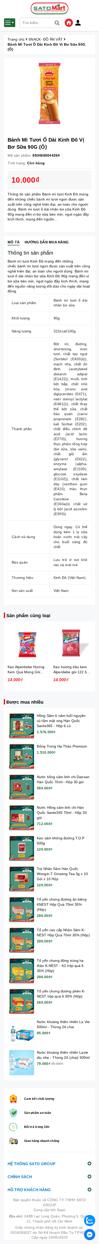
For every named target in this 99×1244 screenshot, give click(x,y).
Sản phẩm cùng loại (28, 615)
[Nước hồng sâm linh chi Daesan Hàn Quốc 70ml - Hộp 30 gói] (21, 787)
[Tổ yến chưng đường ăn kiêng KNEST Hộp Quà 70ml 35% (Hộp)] (21, 909)
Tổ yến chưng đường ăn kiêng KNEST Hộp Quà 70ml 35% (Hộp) (62, 904)
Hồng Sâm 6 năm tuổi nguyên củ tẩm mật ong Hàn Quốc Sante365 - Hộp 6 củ (61, 721)
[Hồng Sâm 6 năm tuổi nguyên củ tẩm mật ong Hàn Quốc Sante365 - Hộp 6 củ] (21, 726)
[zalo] (89, 1220)
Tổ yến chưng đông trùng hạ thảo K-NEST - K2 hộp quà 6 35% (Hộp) (60, 966)
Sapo (61, 1210)
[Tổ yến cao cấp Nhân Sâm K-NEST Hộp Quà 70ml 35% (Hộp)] (21, 940)
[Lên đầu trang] (90, 1207)
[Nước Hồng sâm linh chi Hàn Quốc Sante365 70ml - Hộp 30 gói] (21, 817)
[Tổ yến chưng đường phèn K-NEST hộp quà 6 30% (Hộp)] (21, 1001)
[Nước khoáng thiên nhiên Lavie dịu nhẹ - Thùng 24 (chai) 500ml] (21, 1062)
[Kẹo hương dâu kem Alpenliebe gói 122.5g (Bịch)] (72, 643)
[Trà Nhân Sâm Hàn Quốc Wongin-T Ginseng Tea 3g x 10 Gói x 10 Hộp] (21, 879)
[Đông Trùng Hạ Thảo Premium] (21, 756)
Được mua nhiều (25, 702)
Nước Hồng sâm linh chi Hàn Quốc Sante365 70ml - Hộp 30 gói (62, 812)
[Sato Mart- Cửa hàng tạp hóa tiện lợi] (69, 22)
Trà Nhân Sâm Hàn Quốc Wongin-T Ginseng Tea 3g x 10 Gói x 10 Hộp (62, 874)
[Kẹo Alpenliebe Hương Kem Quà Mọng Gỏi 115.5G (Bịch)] (27, 643)
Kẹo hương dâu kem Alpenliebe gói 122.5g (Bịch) (71, 672)
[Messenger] (89, 1234)
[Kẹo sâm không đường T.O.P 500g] (21, 848)
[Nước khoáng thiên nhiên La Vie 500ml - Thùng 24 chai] (21, 1032)
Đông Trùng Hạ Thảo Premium (62, 746)
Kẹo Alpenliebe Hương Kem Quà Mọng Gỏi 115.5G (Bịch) (26, 672)
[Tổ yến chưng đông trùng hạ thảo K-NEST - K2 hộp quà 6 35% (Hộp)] (21, 971)
